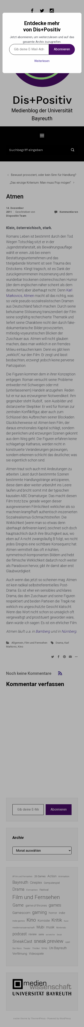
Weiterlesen (42, 61)
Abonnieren (62, 49)
